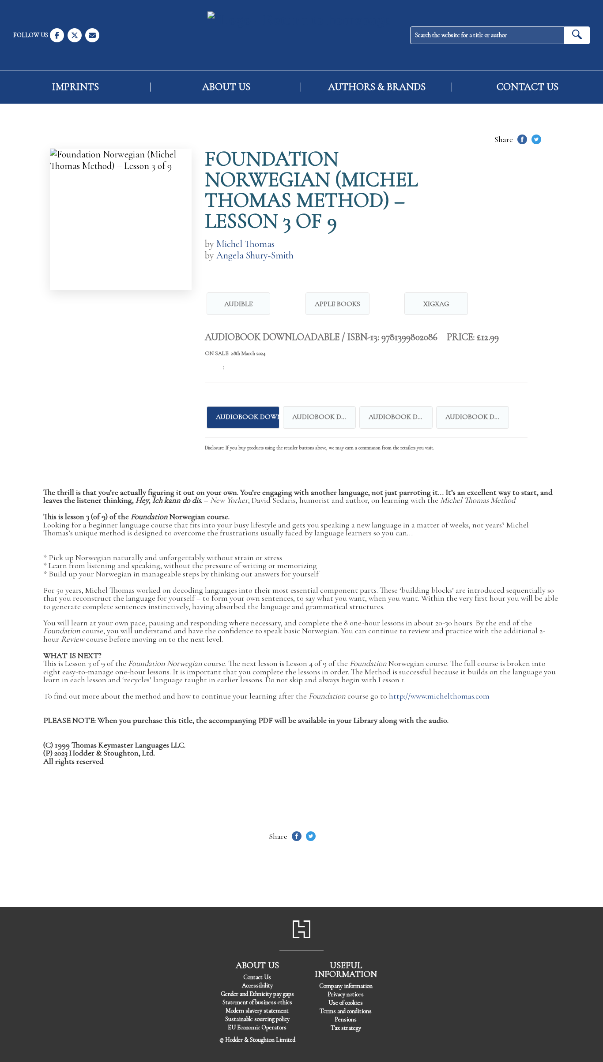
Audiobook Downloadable (324, 416)
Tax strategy (346, 1028)
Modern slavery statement (257, 1010)
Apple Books (337, 303)
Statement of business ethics (257, 1002)
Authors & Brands (377, 87)
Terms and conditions (346, 1011)
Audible (238, 303)
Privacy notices (346, 994)
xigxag (436, 303)
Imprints (75, 87)
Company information (346, 986)
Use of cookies (345, 1002)
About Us (226, 87)
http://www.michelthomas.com (439, 696)
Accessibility (257, 985)
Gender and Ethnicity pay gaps (257, 994)
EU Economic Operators (257, 1027)
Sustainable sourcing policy (257, 1019)
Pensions (346, 1019)
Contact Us (527, 87)
